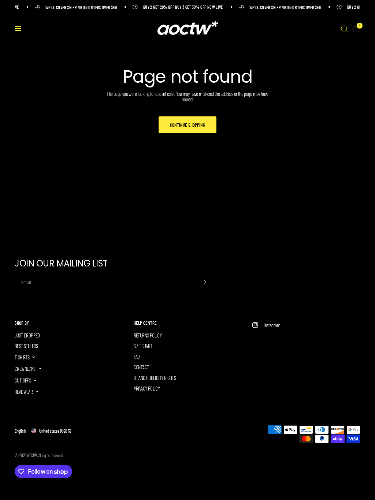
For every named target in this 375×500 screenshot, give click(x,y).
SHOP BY (22, 323)
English (20, 430)
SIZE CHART (143, 346)
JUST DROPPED (27, 335)
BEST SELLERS (26, 346)
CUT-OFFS (23, 380)
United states (55, 430)
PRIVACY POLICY (147, 388)
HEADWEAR (24, 391)
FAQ (137, 356)
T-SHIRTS (22, 357)
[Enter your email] (205, 282)
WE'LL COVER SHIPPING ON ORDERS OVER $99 (79, 7)
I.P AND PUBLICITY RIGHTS (155, 377)
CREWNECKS (25, 368)
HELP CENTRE (145, 323)
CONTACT (141, 367)
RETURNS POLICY (148, 335)
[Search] (344, 28)
